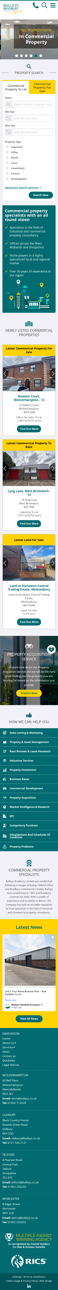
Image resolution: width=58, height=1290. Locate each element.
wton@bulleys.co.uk (24, 1098)
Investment (18, 168)
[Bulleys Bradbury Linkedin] (29, 1286)
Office (14, 152)
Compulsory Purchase (24, 825)
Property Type (13, 141)
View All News (29, 1018)
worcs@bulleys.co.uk (24, 1218)
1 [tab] (16, 55)
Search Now (40, 195)
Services (7, 1047)
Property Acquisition (23, 797)
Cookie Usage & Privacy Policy (21, 1280)
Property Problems (22, 846)
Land (14, 162)
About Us (8, 1043)
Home (6, 1038)
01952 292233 (17, 1187)
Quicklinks (8, 1060)
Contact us (9, 1056)
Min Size (10, 111)
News (6, 1051)
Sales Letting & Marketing (26, 733)
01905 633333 (17, 1222)
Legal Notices (10, 1065)
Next (52, 373)
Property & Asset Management (29, 742)
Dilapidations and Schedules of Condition (30, 836)
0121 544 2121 (17, 1143)
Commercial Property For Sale (42, 87)
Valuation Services (21, 760)
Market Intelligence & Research (30, 807)
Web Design (45, 1280)
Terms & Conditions (33, 1276)
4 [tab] (31, 55)
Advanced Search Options (22, 187)
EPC (12, 816)
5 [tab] (36, 55)
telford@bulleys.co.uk (25, 1182)
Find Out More (29, 429)
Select (8, 97)
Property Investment (23, 770)
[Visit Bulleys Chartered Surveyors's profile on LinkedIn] (7, 1006)
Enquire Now (29, 693)
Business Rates (19, 779)
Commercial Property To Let (16, 87)
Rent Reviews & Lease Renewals (30, 751)
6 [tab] (40, 55)
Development (19, 178)
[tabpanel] (29, 39)
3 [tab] (26, 55)
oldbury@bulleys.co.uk (25, 1138)
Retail (14, 157)
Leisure (15, 173)
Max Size (10, 125)
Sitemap (16, 1276)
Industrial (16, 146)
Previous (5, 373)
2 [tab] (21, 55)
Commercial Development (26, 788)
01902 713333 (17, 1103)
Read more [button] (10, 1000)
